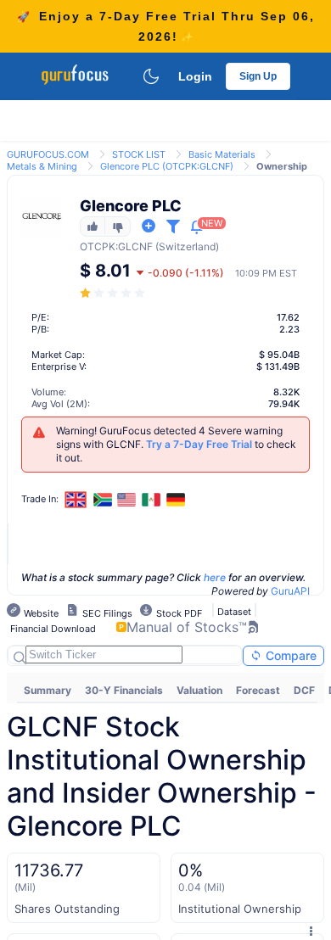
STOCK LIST (139, 154)
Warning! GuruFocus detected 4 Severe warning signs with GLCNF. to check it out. (176, 444)
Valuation (199, 690)
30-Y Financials (124, 690)
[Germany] (175, 499)
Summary (47, 690)
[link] (48, 153)
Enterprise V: (59, 366)
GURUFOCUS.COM (48, 154)
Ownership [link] (281, 166)
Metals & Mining (42, 166)
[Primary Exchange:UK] (76, 499)
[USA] (127, 499)
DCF (304, 690)
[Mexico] (151, 499)
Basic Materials (221, 154)
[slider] (114, 293)
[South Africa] (102, 499)
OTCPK (97, 246)
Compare (289, 655)
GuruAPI (290, 591)
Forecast (258, 690)
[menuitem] (47, 691)
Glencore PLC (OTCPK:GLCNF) (166, 166)
